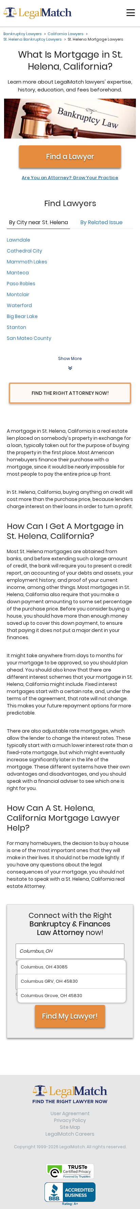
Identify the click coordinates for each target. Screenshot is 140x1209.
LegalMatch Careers (70, 1134)
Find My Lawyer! (70, 1016)
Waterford (19, 305)
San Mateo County (29, 338)
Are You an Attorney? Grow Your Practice (70, 178)
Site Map (70, 1127)
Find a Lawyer (70, 156)
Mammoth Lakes (27, 261)
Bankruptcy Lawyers (22, 34)
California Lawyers (65, 34)
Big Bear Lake (22, 316)
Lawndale (18, 239)
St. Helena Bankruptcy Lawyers (32, 39)
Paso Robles (21, 283)
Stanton (16, 327)
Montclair (18, 294)
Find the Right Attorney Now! (70, 393)
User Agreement (70, 1113)
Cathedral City (24, 250)
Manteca (18, 272)
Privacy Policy (70, 1120)
